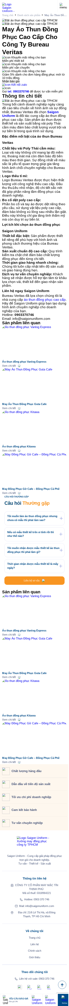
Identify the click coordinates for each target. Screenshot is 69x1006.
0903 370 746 (41, 899)
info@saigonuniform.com (39, 906)
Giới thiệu (34, 957)
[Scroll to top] (62, 985)
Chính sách (34, 950)
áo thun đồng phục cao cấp (45, 299)
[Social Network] (20, 987)
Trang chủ (7, 15)
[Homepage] (10, 6)
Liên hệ (34, 944)
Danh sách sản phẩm (28, 15)
